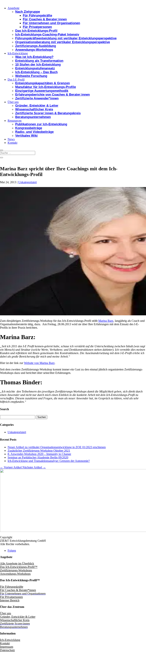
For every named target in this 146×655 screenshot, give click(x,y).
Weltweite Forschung (31, 76)
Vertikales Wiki (26, 135)
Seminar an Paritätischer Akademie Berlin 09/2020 (38, 457)
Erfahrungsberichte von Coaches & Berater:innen (52, 94)
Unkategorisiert (27, 182)
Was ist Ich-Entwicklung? (34, 57)
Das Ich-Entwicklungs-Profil (36, 31)
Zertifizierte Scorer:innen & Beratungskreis (48, 113)
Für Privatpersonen (37, 27)
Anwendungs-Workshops (34, 50)
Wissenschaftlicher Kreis (34, 109)
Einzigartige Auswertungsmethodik (41, 91)
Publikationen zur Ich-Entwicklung (41, 124)
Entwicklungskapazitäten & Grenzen (42, 83)
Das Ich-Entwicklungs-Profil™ (18, 567)
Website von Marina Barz (39, 363)
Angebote (13, 8)
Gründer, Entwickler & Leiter (36, 105)
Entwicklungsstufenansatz (35, 68)
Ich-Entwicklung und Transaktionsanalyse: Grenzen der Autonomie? (49, 460)
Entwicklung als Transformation (39, 61)
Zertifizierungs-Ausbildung (35, 46)
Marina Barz (105, 320)
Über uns (13, 102)
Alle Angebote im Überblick (17, 563)
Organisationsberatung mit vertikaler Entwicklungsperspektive (62, 42)
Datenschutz (7, 650)
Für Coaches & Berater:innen (45, 19)
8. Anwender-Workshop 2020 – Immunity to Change (39, 454)
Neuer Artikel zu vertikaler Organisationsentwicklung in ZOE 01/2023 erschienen (57, 447)
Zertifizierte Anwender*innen (37, 98)
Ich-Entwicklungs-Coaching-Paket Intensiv (47, 34)
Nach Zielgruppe (27, 11)
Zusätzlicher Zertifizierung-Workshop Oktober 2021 (39, 450)
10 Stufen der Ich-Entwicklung (38, 64)
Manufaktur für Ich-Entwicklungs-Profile (45, 87)
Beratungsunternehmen (33, 117)
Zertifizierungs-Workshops (16, 570)
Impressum (6, 646)
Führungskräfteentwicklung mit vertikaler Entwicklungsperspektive (66, 38)
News (11, 139)
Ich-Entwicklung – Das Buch (36, 72)
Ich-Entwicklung (18, 53)
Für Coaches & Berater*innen (18, 590)
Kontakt (12, 142)
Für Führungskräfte (37, 15)
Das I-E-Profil (16, 79)
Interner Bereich (9, 600)
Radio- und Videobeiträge (34, 132)
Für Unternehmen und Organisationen (51, 23)
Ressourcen (14, 120)
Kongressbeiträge (28, 128)
